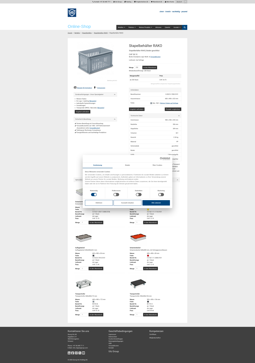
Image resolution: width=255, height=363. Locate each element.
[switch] (116, 194)
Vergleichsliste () (142, 2)
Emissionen (101, 88)
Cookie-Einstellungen (116, 339)
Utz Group (118, 2)
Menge (131, 67)
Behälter (77, 33)
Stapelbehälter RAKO (101, 33)
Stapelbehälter (87, 33)
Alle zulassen (156, 203)
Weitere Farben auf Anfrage (169, 103)
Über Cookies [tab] (157, 165)
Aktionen (158, 27)
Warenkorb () (157, 2)
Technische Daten (136, 116)
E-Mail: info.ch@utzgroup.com (78, 348)
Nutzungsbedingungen (116, 341)
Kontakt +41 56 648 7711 (102, 2)
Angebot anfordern (82, 112)
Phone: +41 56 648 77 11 (76, 346)
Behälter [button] (121, 27)
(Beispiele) (92, 101)
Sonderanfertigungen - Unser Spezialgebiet (89, 94)
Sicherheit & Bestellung (83, 119)
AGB (110, 343)
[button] (181, 1)
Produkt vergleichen (173, 109)
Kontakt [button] (176, 27)
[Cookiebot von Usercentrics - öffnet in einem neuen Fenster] (161, 158)
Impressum (112, 334)
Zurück (70, 33)
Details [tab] (127, 165)
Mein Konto (170, 2)
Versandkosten (94, 128)
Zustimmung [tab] (97, 165)
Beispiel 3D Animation (84, 88)
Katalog (128, 2)
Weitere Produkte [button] (144, 27)
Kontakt (111, 348)
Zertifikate (152, 334)
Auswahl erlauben (127, 203)
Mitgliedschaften (155, 338)
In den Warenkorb (150, 67)
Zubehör (167, 27)
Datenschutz (113, 337)
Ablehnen (99, 203)
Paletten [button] (131, 27)
